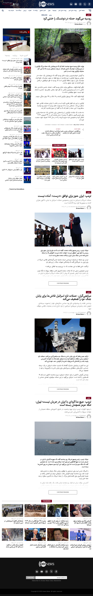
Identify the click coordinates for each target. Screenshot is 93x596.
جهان (49, 10)
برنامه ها (35, 10)
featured (60, 124)
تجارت (29, 10)
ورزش (24, 10)
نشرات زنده (11, 10)
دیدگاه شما (18, 10)
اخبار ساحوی (43, 10)
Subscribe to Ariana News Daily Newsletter (46, 580)
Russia (53, 124)
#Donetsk (68, 124)
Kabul (17, 4)
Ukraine (47, 124)
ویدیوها (54, 10)
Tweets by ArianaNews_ (16, 189)
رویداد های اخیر (73, 10)
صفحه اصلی (82, 10)
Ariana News (78, 24)
